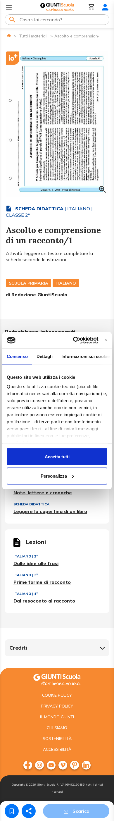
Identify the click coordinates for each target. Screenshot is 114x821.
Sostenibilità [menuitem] (57, 738)
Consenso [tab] (17, 356)
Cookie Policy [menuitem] (57, 695)
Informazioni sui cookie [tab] (85, 356)
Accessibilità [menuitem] (57, 749)
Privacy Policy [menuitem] (57, 706)
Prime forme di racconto (42, 582)
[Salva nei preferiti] (12, 811)
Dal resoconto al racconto (44, 601)
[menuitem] (27, 765)
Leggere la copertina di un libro (50, 511)
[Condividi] (29, 811)
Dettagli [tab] (45, 356)
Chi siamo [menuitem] (57, 727)
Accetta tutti (57, 456)
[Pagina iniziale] (9, 35)
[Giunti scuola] (57, 679)
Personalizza (54, 475)
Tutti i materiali (33, 36)
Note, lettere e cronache (42, 492)
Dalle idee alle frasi (35, 563)
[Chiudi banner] (106, 340)
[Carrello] (91, 7)
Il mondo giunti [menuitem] (57, 717)
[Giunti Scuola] (57, 7)
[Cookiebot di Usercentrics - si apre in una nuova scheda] (74, 340)
